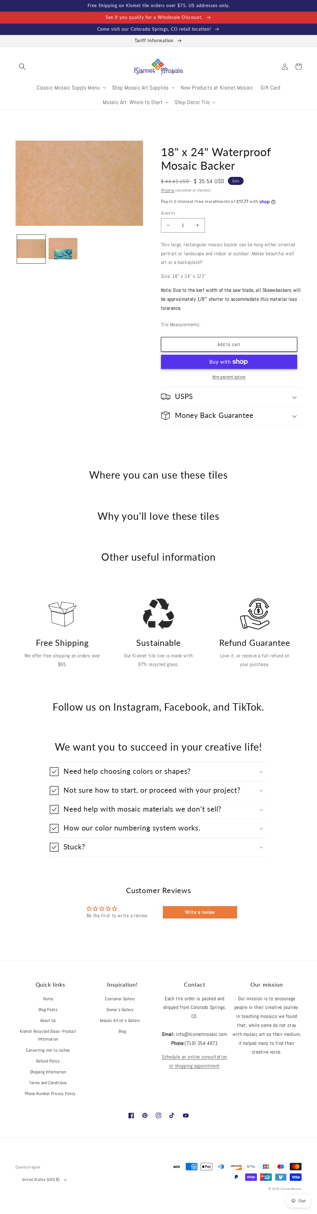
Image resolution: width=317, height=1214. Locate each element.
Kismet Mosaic (291, 1189)
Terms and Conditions (48, 1082)
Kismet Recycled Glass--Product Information (48, 1035)
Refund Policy (48, 1061)
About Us (48, 1020)
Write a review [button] (200, 912)
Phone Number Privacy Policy (50, 1093)
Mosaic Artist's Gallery (120, 1020)
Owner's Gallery (120, 1009)
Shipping (167, 190)
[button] (22, 66)
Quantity (168, 213)
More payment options (229, 376)
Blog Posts (48, 1009)
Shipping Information (48, 1072)
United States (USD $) (40, 1179)
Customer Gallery (120, 998)
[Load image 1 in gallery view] (31, 249)
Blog (122, 1031)
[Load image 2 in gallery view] (63, 249)
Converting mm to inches (48, 1050)
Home (48, 998)
